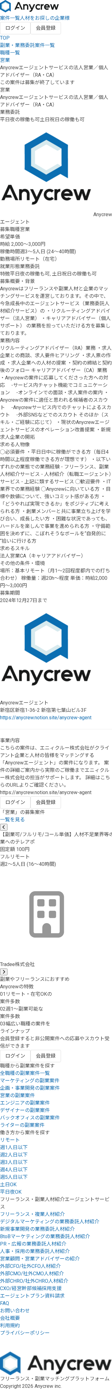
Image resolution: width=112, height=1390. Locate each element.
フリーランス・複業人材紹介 (32, 1214)
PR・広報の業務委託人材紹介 (33, 1244)
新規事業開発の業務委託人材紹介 (37, 1229)
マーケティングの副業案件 (29, 1081)
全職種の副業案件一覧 (25, 1073)
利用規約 (10, 1325)
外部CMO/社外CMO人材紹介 (32, 1274)
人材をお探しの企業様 (45, 18)
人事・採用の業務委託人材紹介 (35, 1251)
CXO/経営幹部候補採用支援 (31, 1288)
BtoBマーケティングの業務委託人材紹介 (45, 1236)
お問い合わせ (15, 1311)
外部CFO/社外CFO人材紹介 (30, 1266)
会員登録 (46, 28)
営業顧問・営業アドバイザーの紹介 (40, 1259)
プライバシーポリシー (25, 1333)
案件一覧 (10, 18)
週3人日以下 (14, 1162)
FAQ (4, 1303)
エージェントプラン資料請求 (32, 1296)
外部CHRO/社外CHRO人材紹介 (34, 1281)
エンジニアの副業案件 (25, 1103)
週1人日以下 (14, 1147)
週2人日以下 (14, 1155)
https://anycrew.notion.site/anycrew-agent (45, 718)
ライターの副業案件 (22, 1125)
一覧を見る (12, 820)
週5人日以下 (14, 1177)
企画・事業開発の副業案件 (30, 1088)
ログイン (15, 28)
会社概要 (10, 1318)
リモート (10, 1140)
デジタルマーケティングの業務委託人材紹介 (49, 1222)
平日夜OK (10, 1192)
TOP (5, 38)
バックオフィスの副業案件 (30, 1118)
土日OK (8, 1184)
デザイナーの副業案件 (25, 1110)
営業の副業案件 (17, 1095)
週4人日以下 (14, 1170)
